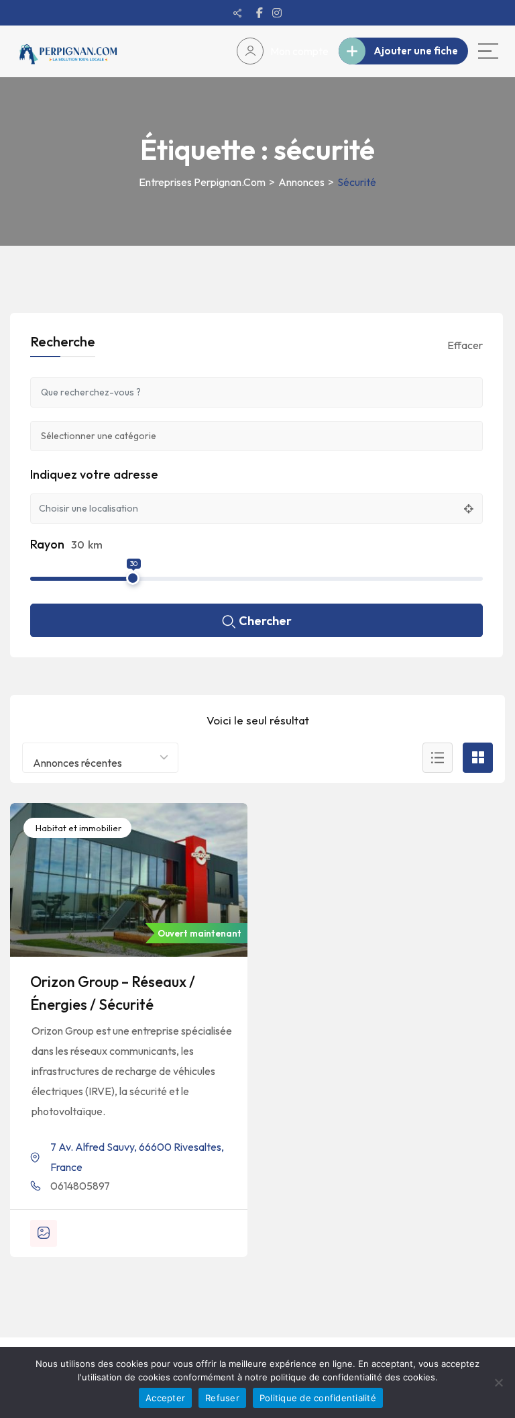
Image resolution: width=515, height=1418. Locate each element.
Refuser (222, 1397)
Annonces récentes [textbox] (77, 762)
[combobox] (100, 758)
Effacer (465, 345)
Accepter (165, 1397)
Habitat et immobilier (77, 827)
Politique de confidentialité (318, 1397)
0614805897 (80, 1185)
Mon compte (299, 51)
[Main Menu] (488, 51)
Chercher (265, 620)
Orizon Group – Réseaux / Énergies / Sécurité (112, 993)
